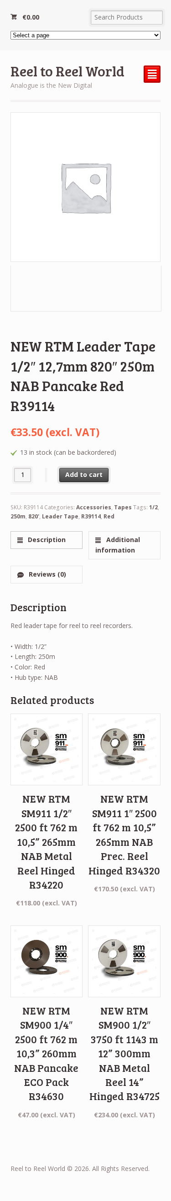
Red (109, 516)
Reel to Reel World (67, 70)
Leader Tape (60, 516)
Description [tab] (46, 539)
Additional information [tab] (117, 544)
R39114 (91, 516)
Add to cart (84, 474)
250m (18, 516)
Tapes (123, 507)
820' (33, 516)
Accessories (93, 507)
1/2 (153, 507)
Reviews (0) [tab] (46, 574)
